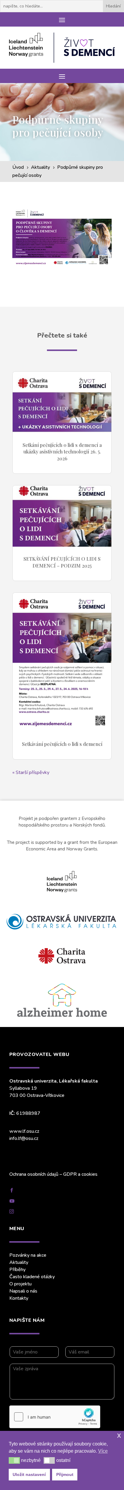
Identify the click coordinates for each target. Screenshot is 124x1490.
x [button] (119, 1435)
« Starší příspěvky (30, 772)
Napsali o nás (23, 1291)
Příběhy (17, 1269)
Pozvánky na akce (27, 1255)
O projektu (20, 1284)
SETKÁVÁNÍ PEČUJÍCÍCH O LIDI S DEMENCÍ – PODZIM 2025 (62, 562)
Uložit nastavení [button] (29, 1474)
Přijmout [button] (64, 1474)
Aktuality (18, 1262)
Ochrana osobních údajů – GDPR (43, 1174)
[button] (14, 1460)
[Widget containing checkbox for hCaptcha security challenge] (54, 1416)
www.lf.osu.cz (24, 1131)
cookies (90, 1174)
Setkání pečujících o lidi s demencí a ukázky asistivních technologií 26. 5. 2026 (62, 452)
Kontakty (18, 1298)
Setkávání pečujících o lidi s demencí (62, 744)
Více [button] (103, 1451)
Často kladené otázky (32, 1276)
